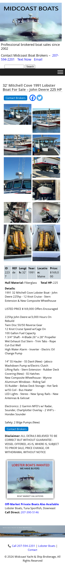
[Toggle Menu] (60, 72)
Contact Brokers (15, 98)
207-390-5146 (30, 512)
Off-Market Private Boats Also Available (32, 504)
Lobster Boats (46, 546)
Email (38, 59)
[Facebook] (32, 98)
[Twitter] (39, 98)
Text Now (24, 59)
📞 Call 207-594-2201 (21, 546)
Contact (32, 550)
